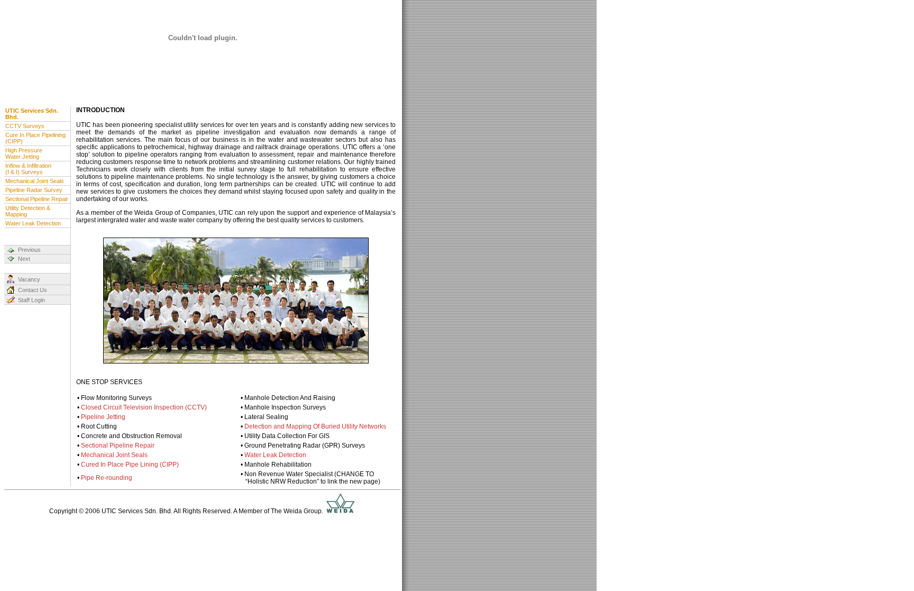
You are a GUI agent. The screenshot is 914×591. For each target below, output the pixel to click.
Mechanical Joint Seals (34, 181)
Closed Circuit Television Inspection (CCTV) (144, 407)
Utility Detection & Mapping (27, 211)
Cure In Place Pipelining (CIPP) (35, 138)
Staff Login (31, 300)
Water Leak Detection (33, 223)
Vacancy (29, 279)
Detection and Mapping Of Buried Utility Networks (315, 426)
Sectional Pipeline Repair (36, 199)
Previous (29, 250)
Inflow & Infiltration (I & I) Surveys (28, 168)
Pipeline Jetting (103, 417)
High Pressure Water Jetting (23, 153)
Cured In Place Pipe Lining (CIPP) (130, 464)
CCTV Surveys (24, 126)
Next (24, 259)
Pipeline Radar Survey (33, 190)
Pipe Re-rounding (106, 477)
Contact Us (32, 290)
